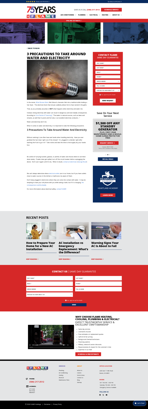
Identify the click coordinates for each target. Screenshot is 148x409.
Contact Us (80, 377)
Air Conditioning (63, 373)
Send (74, 305)
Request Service (106, 143)
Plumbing (61, 370)
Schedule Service (111, 10)
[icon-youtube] (107, 395)
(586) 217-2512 (93, 10)
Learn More (108, 195)
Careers (79, 373)
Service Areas (81, 375)
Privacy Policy (57, 404)
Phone (99, 77)
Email (99, 72)
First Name (100, 63)
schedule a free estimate (88, 354)
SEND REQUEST (107, 101)
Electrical (61, 377)
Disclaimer (47, 404)
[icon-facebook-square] (100, 395)
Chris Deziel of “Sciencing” (43, 115)
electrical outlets (54, 173)
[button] (107, 154)
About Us (79, 370)
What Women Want (42, 102)
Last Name (100, 68)
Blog (78, 380)
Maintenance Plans (64, 380)
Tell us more (101, 86)
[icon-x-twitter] (103, 395)
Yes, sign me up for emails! (108, 94)
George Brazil (82, 162)
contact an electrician (70, 162)
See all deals (107, 159)
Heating (61, 375)
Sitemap (79, 382)
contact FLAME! (61, 189)
